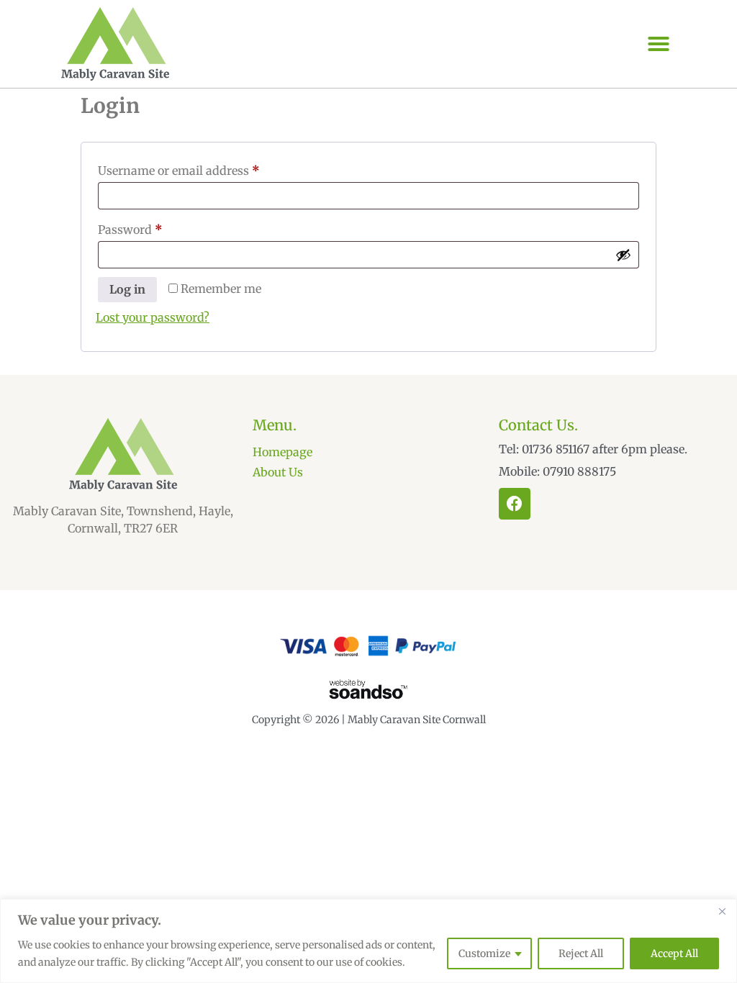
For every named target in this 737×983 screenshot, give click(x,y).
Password (154, 227)
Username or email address (203, 168)
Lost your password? (152, 317)
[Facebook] (514, 504)
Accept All (674, 953)
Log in (127, 289)
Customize (484, 953)
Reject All (581, 953)
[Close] (722, 911)
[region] (368, 941)
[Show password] (623, 255)
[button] (658, 44)
